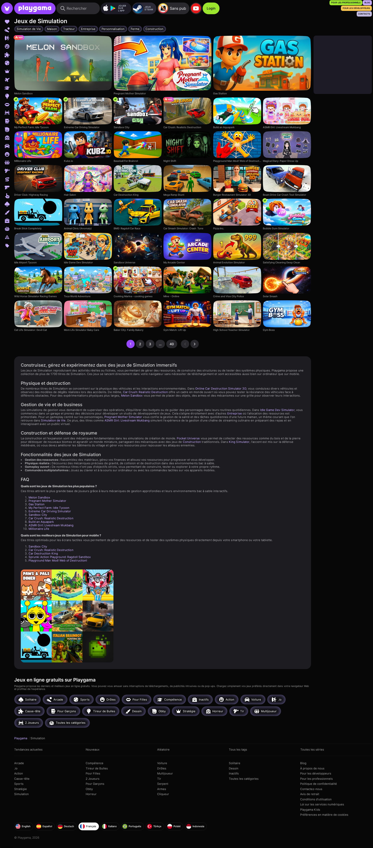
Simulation (21, 794)
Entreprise (234, 413)
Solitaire (234, 763)
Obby (89, 789)
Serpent (162, 784)
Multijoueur (165, 773)
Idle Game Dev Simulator (277, 410)
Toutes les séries (312, 749)
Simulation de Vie (53, 420)
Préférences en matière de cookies (324, 814)
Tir (159, 779)
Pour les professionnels (316, 779)
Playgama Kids (310, 809)
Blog (303, 763)
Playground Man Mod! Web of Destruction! (58, 560)
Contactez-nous (311, 789)
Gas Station (36, 504)
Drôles (161, 768)
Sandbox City (38, 515)
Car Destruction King (43, 553)
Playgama (21, 738)
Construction (192, 442)
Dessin (233, 768)
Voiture (162, 763)
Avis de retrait (309, 794)
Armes (161, 789)
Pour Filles (93, 773)
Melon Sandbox (132, 395)
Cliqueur (163, 794)
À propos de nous (312, 768)
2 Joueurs (92, 779)
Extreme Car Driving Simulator (50, 511)
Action (18, 773)
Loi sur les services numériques (322, 804)
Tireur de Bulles (97, 768)
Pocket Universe (188, 438)
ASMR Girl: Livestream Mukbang (127, 420)
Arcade (19, 763)
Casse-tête (22, 779)
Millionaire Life (39, 529)
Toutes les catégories (244, 779)
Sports (19, 784)
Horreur (91, 794)
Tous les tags (238, 749)
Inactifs (234, 773)
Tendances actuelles (28, 749)
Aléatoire (163, 749)
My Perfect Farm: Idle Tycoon (49, 508)
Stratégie (20, 789)
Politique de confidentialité (318, 784)
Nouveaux (92, 749)
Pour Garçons (95, 784)
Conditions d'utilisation (316, 799)
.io (15, 768)
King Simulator (239, 442)
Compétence (94, 763)
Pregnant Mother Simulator (123, 417)
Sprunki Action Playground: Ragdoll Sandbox (60, 557)
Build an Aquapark (41, 522)
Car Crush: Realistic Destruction (145, 392)
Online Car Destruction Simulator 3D (220, 388)
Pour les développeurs (315, 773)
